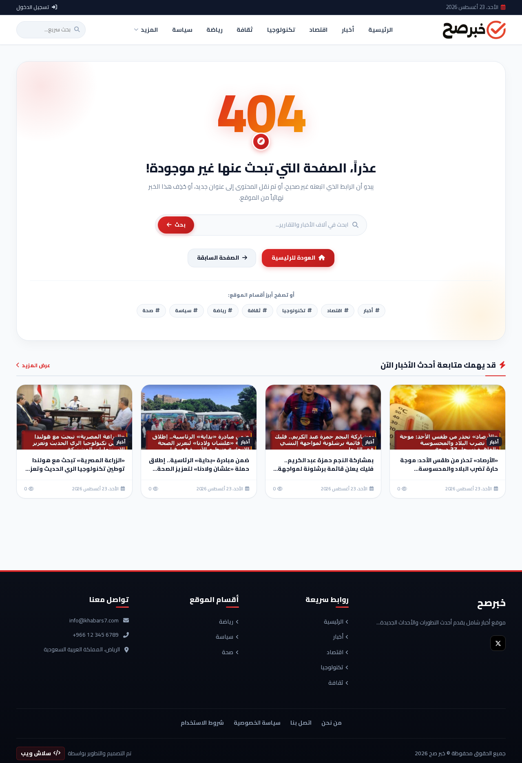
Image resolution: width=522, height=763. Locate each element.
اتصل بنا (301, 722)
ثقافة (335, 683)
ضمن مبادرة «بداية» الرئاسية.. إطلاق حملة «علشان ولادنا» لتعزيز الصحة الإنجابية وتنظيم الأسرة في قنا (199, 469)
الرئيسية (333, 622)
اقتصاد (335, 652)
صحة (227, 652)
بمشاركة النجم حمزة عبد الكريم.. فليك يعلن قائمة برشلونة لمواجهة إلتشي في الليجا (326, 469)
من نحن (331, 722)
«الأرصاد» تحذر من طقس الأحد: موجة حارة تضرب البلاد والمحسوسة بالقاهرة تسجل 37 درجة (449, 469)
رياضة (226, 622)
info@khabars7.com (94, 621)
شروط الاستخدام (202, 722)
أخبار (338, 637)
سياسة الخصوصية (257, 722)
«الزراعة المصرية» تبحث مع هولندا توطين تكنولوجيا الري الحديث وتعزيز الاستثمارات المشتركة (74, 469)
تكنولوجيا (332, 668)
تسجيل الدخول (32, 7)
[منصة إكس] (498, 643)
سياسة (224, 637)
